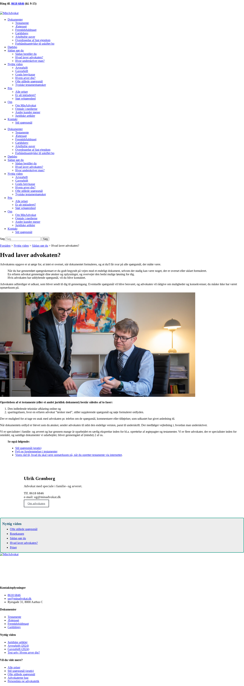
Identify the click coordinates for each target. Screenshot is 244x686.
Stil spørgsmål (23, 122)
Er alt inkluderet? (25, 95)
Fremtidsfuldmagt (25, 29)
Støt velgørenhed (25, 98)
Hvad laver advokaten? (29, 57)
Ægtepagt (21, 26)
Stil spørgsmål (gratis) (28, 448)
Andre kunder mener (27, 112)
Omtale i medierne (26, 108)
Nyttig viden (15, 64)
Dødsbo (12, 47)
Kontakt (12, 119)
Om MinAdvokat (25, 105)
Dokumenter (15, 19)
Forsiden (5, 245)
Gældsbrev (21, 33)
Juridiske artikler (25, 115)
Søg (2, 238)
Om (10, 102)
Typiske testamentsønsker (30, 84)
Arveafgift (21, 67)
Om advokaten (36, 503)
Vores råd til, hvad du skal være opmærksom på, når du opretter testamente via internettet (68, 455)
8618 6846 (17, 3)
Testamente (22, 23)
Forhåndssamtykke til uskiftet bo (34, 43)
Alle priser (21, 91)
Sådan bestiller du (26, 54)
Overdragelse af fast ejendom (32, 40)
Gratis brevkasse (25, 74)
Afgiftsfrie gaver (25, 36)
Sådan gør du (16, 50)
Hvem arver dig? (25, 78)
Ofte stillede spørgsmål (29, 81)
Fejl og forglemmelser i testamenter (36, 451)
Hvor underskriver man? (30, 60)
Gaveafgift (21, 71)
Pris (10, 88)
